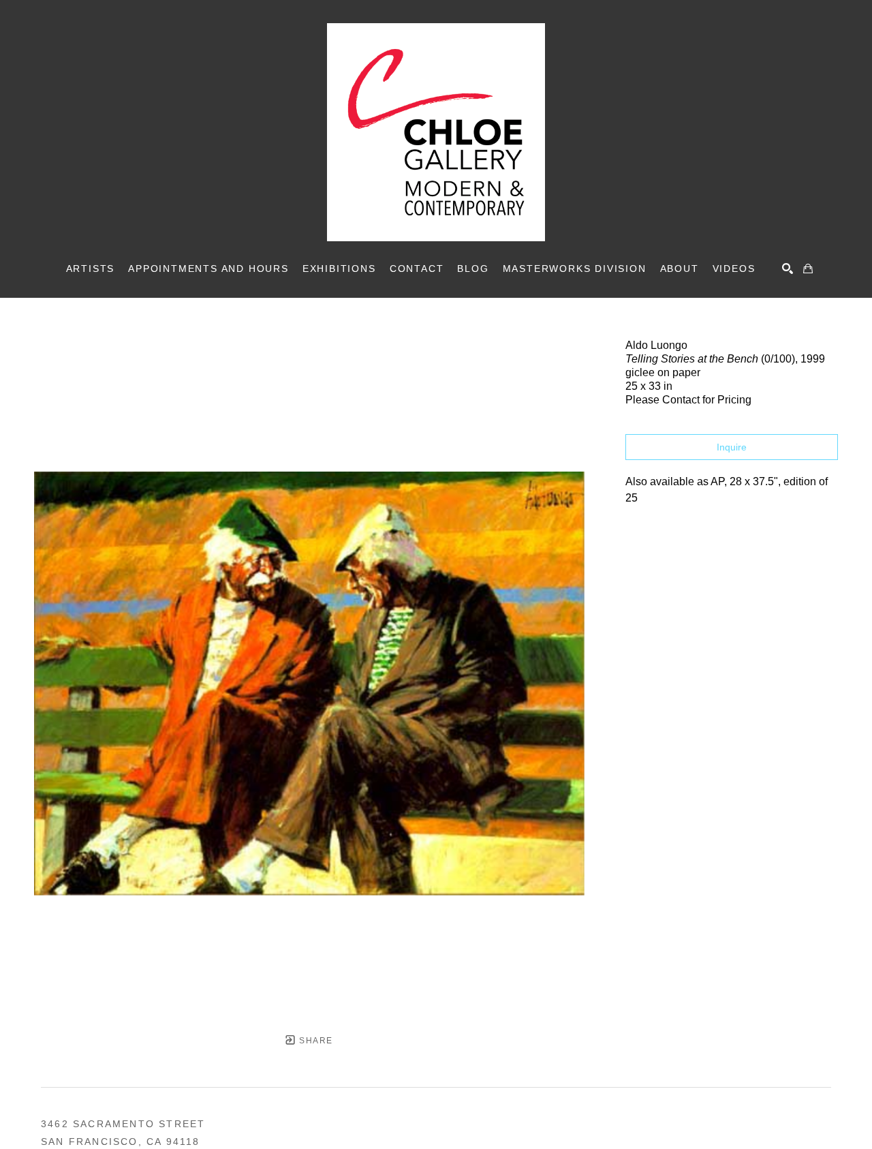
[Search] (787, 268)
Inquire (732, 447)
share (314, 1040)
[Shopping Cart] (808, 268)
